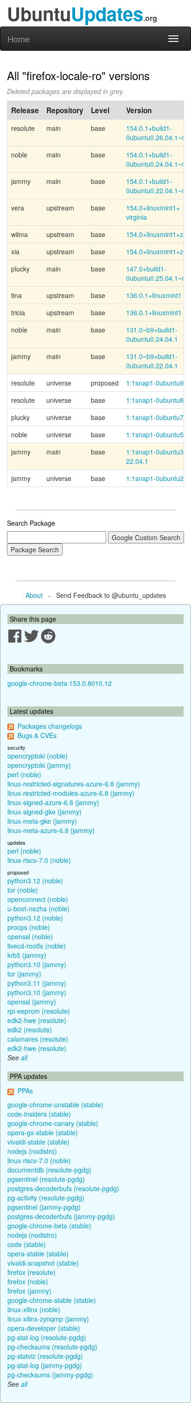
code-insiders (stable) (39, 1113)
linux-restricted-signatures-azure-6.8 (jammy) (73, 783)
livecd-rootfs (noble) (36, 945)
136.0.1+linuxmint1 (154, 295)
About (34, 595)
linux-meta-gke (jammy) (42, 821)
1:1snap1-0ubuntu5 (155, 434)
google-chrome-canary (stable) (52, 1123)
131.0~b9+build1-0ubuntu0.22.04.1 (152, 361)
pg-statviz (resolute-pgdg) (45, 1356)
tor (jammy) (24, 973)
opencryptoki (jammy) (39, 765)
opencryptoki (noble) (37, 755)
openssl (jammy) (31, 1001)
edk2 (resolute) (29, 1029)
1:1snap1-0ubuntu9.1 (157, 382)
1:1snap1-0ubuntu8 (155, 400)
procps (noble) (28, 927)
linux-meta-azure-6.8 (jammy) (51, 830)
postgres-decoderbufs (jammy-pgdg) (61, 1216)
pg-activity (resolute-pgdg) (45, 1197)
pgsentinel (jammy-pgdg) (44, 1207)
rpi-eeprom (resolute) (38, 1011)
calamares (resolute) (37, 1039)
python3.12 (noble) (35, 880)
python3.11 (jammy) (36, 983)
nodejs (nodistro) (32, 1151)
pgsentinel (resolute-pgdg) (46, 1179)
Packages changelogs (50, 726)
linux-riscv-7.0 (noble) (39, 860)
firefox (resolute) (31, 1272)
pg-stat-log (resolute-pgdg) (46, 1337)
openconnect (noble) (37, 899)
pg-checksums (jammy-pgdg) (50, 1374)
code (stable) (26, 1244)
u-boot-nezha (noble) (38, 908)
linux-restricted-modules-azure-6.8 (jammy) (70, 793)
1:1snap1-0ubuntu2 (155, 478)
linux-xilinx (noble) (33, 1309)
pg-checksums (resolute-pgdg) (52, 1346)
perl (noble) (24, 774)
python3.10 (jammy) (36, 964)
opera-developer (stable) (43, 1328)
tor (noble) (22, 890)
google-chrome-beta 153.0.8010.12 (59, 683)
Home (18, 39)
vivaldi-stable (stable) (38, 1141)
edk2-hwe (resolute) (36, 1020)
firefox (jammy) (29, 1290)
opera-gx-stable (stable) (42, 1132)
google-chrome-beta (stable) (49, 1225)
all (24, 1057)
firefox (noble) (27, 1281)
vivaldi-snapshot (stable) (43, 1262)
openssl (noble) (30, 936)
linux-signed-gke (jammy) (44, 811)
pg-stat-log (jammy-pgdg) (44, 1365)
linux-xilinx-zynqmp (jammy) (48, 1318)
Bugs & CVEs (37, 735)
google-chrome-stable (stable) (51, 1300)
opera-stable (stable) (38, 1253)
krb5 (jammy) (26, 955)
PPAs (25, 1090)
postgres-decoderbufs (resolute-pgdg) (63, 1188)
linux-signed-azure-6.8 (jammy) (53, 802)
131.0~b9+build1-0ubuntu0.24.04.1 (152, 334)
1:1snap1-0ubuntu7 (155, 417)
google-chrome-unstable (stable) (55, 1104)
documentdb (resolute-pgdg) (49, 1169)
